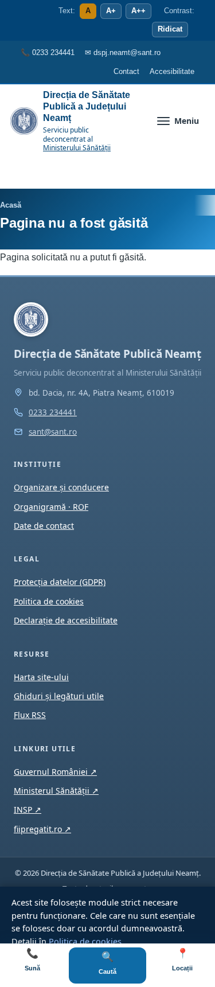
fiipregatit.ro (42, 829)
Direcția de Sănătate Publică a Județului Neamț (86, 106)
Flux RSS (30, 714)
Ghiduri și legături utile (59, 695)
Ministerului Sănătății (77, 148)
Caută (107, 963)
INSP (27, 809)
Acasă (10, 205)
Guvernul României (55, 771)
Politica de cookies (85, 941)
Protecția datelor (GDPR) (59, 581)
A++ (138, 11)
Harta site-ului (41, 677)
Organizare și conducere (61, 487)
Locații (182, 960)
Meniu (186, 120)
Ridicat (170, 29)
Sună (32, 960)
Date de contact (44, 525)
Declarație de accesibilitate (66, 620)
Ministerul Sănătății (56, 790)
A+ (111, 11)
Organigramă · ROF (51, 506)
